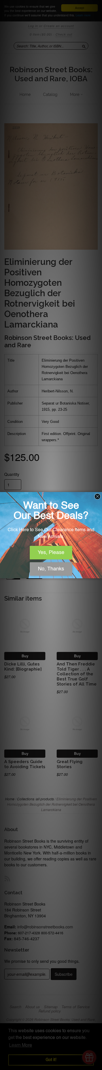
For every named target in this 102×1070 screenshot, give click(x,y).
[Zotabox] (98, 573)
